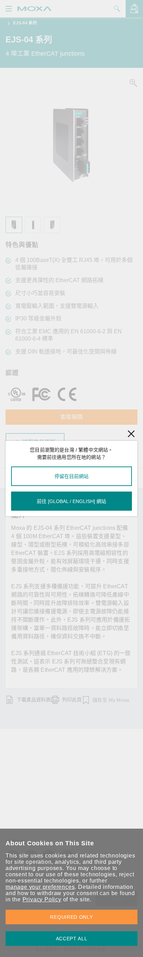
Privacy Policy (42, 899)
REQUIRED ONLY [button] (71, 917)
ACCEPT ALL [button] (71, 938)
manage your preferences (40, 887)
